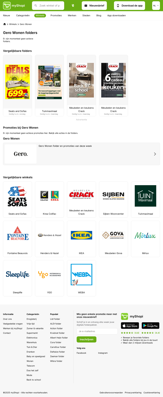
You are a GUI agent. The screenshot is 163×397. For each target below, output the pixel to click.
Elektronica (32, 337)
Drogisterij (32, 319)
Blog (98, 15)
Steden (86, 15)
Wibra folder (56, 361)
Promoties (56, 15)
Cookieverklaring (152, 392)
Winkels (40, 15)
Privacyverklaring (133, 392)
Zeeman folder (57, 356)
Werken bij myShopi (12, 328)
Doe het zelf (32, 370)
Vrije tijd (31, 323)
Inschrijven (86, 339)
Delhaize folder (57, 351)
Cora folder (55, 342)
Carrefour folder (58, 347)
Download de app (132, 5)
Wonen (30, 361)
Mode (29, 375)
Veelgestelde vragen (13, 323)
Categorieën (23, 15)
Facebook (81, 353)
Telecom (31, 365)
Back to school (34, 379)
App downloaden (116, 15)
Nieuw (6, 15)
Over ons (7, 319)
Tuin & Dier (32, 347)
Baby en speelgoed (36, 356)
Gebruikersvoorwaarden (111, 392)
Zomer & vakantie (35, 328)
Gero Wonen (26, 24)
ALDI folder (55, 323)
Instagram (103, 353)
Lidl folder (55, 319)
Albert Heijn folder (59, 337)
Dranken (31, 351)
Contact (7, 333)
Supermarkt (32, 333)
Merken (72, 15)
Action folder (56, 328)
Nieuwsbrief (96, 5)
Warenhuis (32, 342)
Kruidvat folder (57, 333)
